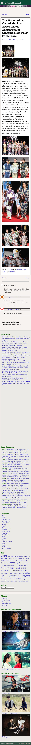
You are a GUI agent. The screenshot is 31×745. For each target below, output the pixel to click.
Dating (4, 556)
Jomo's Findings (6, 600)
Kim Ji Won (25, 560)
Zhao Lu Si (27, 581)
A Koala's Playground (13, 3)
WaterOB (4, 605)
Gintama (19, 269)
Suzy (18, 579)
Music (3, 536)
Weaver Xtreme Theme (25, 743)
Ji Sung (5, 560)
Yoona (6, 581)
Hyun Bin (4, 558)
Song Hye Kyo (15, 576)
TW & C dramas (6, 546)
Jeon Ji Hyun (20, 558)
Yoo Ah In (3, 581)
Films (10, 269)
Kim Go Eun (20, 560)
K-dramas (4, 533)
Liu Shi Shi (23, 568)
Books (3, 517)
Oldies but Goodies (7, 541)
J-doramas (4, 529)
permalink (12, 272)
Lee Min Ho (7, 568)
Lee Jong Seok (18, 565)
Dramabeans (5, 598)
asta (5, 297)
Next (28, 14)
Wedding (22, 579)
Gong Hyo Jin (11, 556)
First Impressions (6, 528)
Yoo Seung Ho (20, 581)
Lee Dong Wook (10, 565)
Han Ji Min (28, 556)
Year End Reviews (6, 548)
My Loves (4, 540)
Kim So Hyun (4, 563)
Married (3, 570)
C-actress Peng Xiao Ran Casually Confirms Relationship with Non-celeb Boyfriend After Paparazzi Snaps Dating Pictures (16, 338)
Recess (3, 545)
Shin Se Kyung (7, 576)
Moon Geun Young (11, 570)
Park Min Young (8, 573)
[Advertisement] (13, 416)
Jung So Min (15, 560)
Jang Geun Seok (13, 558)
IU (8, 558)
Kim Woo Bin (23, 563)
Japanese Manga (6, 531)
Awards (4, 516)
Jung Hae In (9, 560)
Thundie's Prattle (6, 603)
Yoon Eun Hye (12, 581)
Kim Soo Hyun (14, 563)
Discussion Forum (6, 519)
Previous (4, 14)
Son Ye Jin (12, 579)
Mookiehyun (5, 602)
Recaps (3, 543)
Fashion (4, 524)
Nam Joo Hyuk (19, 570)
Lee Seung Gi (16, 568)
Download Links (6, 521)
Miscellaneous (5, 534)
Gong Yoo (17, 556)
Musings (4, 538)
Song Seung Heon (6, 578)
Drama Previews (6, 522)
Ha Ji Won (23, 556)
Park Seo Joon (17, 573)
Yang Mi (27, 579)
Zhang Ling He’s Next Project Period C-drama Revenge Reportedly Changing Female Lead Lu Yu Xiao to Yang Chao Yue (16, 383)
